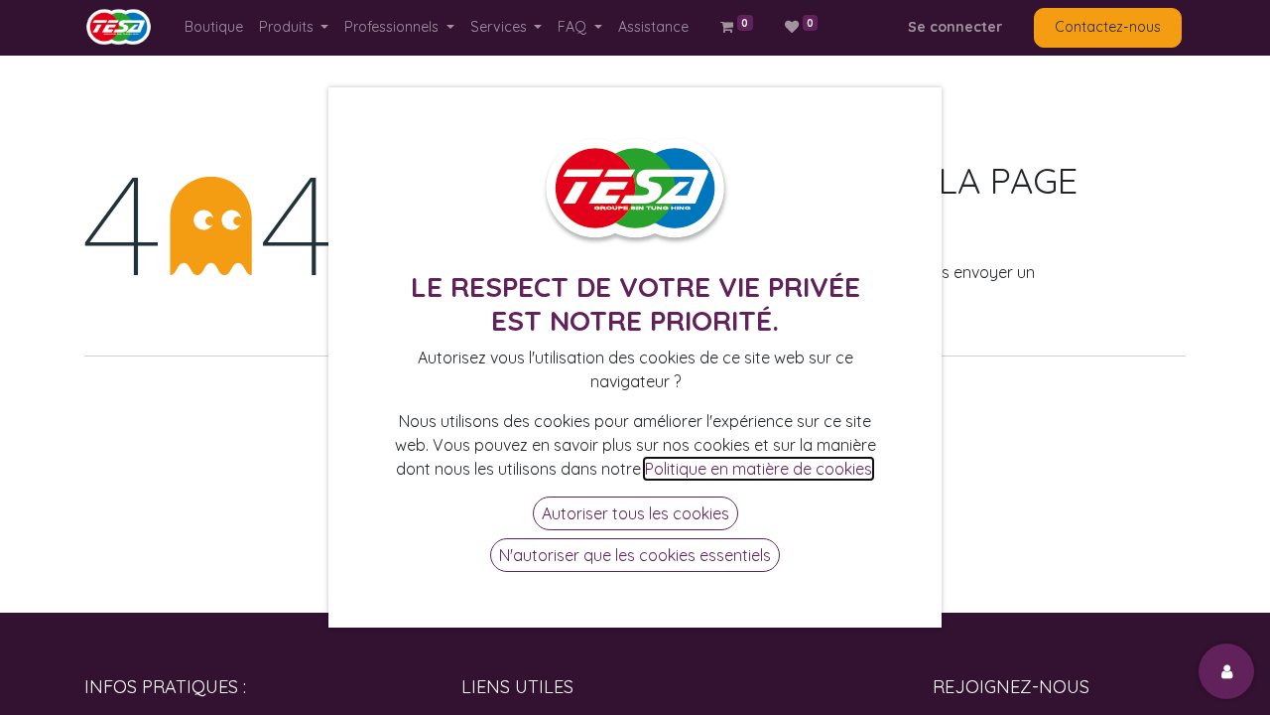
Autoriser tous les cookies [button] (635, 513)
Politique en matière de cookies (758, 469)
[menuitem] (214, 27)
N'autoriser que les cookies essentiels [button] (635, 555)
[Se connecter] (1226, 671)
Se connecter (955, 27)
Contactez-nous (1108, 27)
